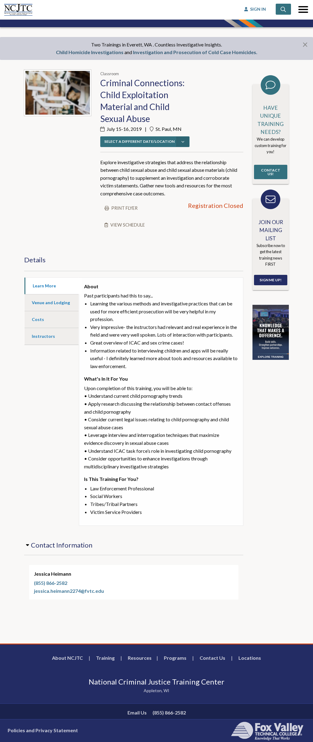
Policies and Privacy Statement (43, 730)
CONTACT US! (270, 172)
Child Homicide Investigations (89, 52)
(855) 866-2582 (50, 583)
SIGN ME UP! (271, 280)
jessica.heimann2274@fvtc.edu (69, 591)
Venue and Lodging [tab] (51, 302)
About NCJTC (67, 658)
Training (105, 658)
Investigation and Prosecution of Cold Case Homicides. (195, 52)
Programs (175, 658)
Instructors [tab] (43, 336)
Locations (249, 658)
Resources (140, 658)
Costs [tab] (38, 319)
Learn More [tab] (44, 285)
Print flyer (124, 208)
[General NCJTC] (270, 331)
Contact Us (212, 658)
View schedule (127, 224)
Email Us (137, 712)
